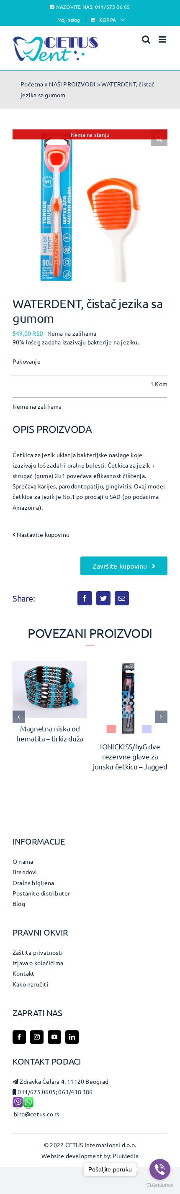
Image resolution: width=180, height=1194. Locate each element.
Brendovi (25, 871)
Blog (19, 903)
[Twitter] (103, 598)
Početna (32, 84)
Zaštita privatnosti (38, 952)
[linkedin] (72, 1037)
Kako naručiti (31, 984)
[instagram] (37, 1037)
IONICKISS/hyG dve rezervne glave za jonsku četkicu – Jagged (130, 756)
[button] (19, 717)
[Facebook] (84, 598)
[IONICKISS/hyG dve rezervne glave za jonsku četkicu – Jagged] (130, 664)
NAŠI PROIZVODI (72, 84)
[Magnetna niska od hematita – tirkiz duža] (50, 664)
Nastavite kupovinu (42, 534)
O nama (23, 861)
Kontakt (23, 973)
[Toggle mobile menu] (163, 39)
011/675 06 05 (112, 6)
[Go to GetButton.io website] (160, 1185)
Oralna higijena (33, 882)
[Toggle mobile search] (146, 39)
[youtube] (54, 1037)
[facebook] (19, 1037)
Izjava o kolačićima (38, 962)
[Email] (122, 598)
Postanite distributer (41, 893)
